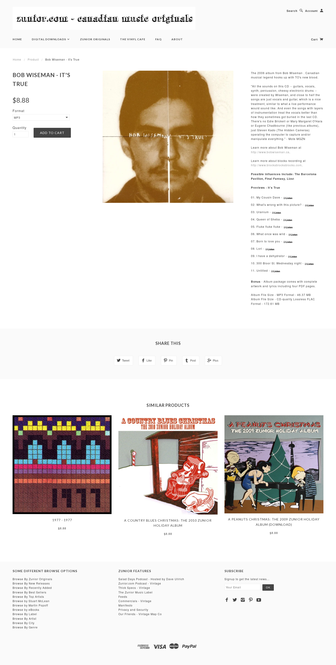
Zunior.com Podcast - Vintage (139, 583)
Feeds (122, 596)
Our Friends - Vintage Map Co (140, 614)
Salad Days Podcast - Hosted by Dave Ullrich (151, 579)
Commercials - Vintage (135, 601)
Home (17, 39)
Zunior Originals (95, 39)
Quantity (20, 127)
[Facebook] (226, 600)
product (33, 59)
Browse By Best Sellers (29, 592)
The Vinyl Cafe (132, 39)
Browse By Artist (24, 618)
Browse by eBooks (26, 609)
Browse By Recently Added (32, 588)
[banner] (104, 18)
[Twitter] (234, 600)
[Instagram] (242, 600)
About (177, 39)
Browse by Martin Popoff (30, 605)
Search (292, 11)
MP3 (17, 117)
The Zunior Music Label (135, 592)
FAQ (158, 39)
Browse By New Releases (31, 583)
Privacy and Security (133, 609)
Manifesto (125, 605)
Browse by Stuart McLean (31, 601)
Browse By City (24, 623)
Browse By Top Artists (28, 596)
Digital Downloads (49, 39)
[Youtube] (258, 600)
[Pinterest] (250, 600)
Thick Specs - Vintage (134, 588)
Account (311, 11)
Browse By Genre (25, 627)
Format (18, 110)
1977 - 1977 (62, 520)
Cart (315, 39)
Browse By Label (25, 614)
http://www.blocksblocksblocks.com (276, 165)
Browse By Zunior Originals (32, 579)
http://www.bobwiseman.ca (270, 152)
